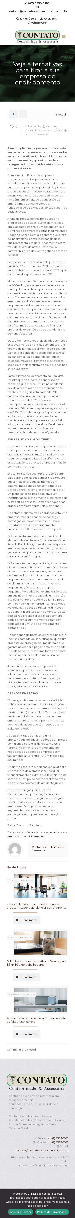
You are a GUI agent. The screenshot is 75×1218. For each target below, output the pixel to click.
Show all (61, 114)
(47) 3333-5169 (59, 1138)
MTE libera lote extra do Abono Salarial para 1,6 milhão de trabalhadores (36, 963)
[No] (70, 1203)
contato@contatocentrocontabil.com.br (41, 1150)
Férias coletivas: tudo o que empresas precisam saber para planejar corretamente (37, 905)
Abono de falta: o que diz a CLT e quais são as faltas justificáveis (36, 1020)
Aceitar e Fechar (20, 1212)
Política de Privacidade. (52, 1212)
